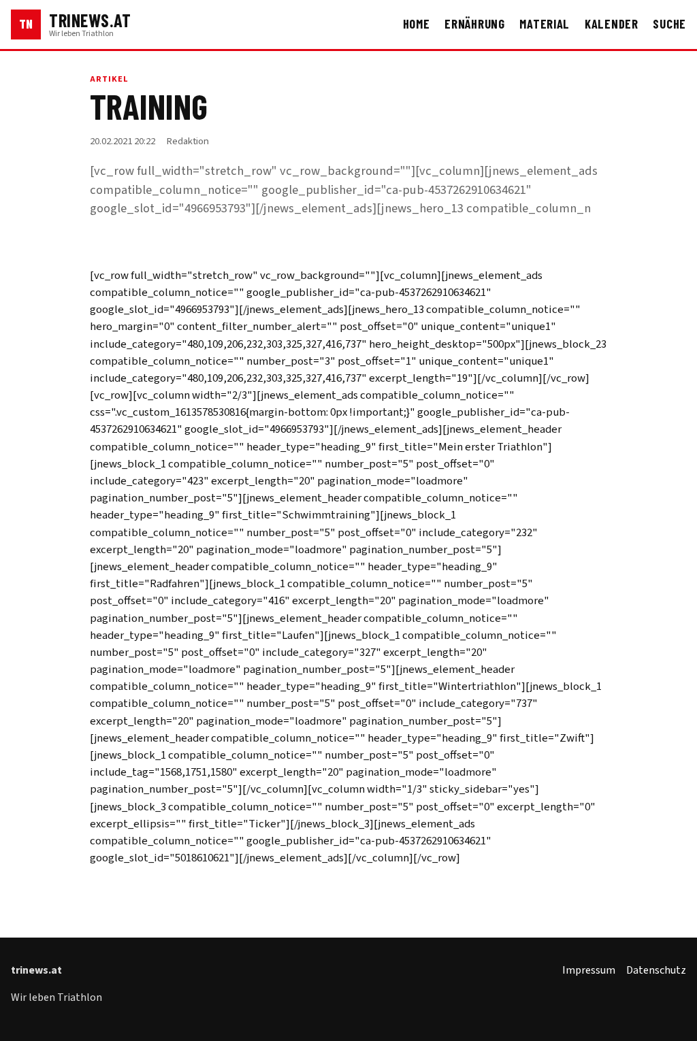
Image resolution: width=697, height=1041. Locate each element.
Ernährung (474, 23)
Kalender (611, 23)
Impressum (588, 970)
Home (416, 23)
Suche (669, 23)
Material (544, 23)
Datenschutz (656, 970)
